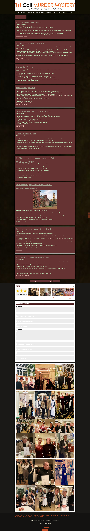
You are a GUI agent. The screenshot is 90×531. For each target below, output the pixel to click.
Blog (32, 516)
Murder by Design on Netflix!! (33, 297)
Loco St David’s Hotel (51, 238)
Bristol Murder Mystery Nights (30, 515)
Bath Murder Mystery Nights (19, 516)
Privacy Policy (42, 516)
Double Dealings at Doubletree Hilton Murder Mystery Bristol (32, 257)
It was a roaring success (21, 297)
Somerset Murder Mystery (20, 125)
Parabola (45, 527)
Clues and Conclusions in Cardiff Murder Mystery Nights (31, 43)
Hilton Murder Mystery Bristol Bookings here (22, 275)
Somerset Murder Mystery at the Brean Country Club (23, 102)
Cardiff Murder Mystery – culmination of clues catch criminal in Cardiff (35, 158)
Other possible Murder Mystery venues (21, 36)
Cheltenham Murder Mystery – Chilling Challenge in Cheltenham (34, 185)
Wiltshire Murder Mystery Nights (64, 515)
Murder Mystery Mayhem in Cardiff (21, 58)
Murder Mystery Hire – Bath (20, 126)
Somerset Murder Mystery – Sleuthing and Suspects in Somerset (34, 111)
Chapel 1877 (61, 238)
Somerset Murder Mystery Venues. (25, 88)
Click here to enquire (19, 250)
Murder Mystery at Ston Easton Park (21, 104)
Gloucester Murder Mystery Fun (24, 67)
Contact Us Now (36, 516)
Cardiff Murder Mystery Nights (19, 515)
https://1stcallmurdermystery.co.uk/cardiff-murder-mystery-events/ (26, 59)
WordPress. (47, 527)
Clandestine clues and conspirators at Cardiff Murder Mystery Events (35, 229)
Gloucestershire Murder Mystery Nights (52, 515)
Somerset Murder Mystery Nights (40, 515)
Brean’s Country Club (65, 95)
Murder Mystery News (27, 516)
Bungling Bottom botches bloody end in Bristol (29, 22)
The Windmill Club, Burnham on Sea (55, 95)
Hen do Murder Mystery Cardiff (45, 297)
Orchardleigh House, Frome (46, 95)
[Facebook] (89, 213)
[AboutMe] (89, 215)
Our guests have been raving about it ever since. (57, 297)
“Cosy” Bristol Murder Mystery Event (26, 134)
